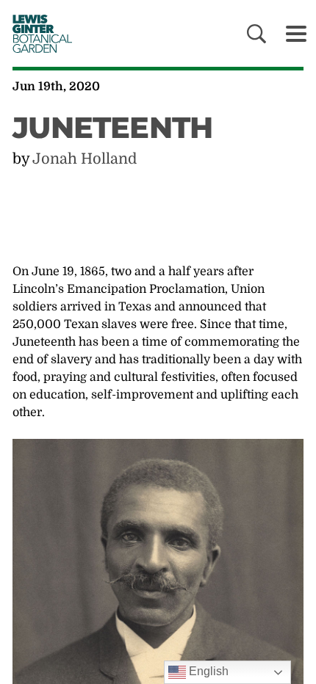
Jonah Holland (84, 158)
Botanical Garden (37, 33)
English (207, 671)
